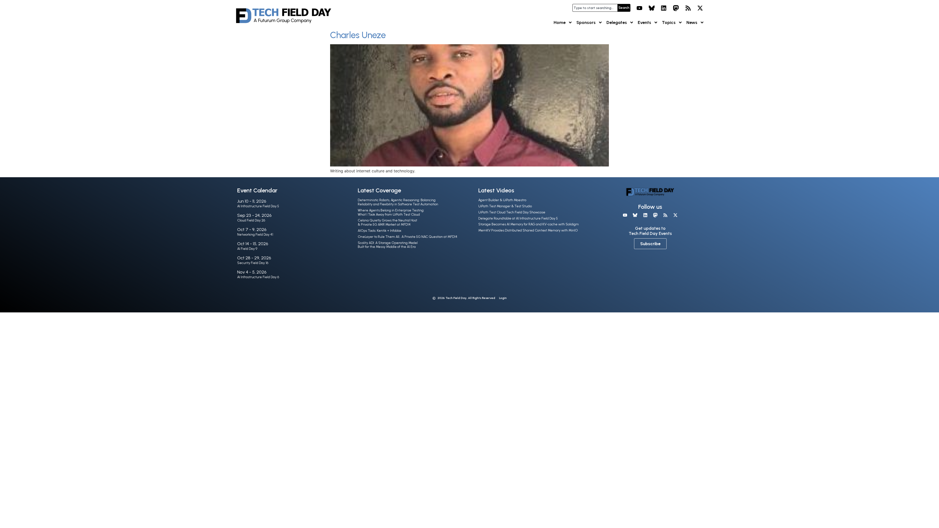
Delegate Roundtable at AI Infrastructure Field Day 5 (518, 218)
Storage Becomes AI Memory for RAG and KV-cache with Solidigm (528, 224)
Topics (669, 22)
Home (560, 22)
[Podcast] (688, 8)
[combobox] (594, 8)
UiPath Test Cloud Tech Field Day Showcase (511, 212)
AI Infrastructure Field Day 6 (258, 277)
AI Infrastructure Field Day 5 (258, 206)
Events (644, 22)
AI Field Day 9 (247, 249)
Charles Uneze (358, 35)
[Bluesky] (652, 8)
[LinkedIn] (664, 8)
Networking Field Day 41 (255, 234)
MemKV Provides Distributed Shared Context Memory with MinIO (528, 230)
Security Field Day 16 (252, 263)
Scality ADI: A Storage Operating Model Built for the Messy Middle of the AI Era (388, 245)
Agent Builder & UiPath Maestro (502, 200)
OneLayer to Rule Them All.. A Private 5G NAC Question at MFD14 (407, 237)
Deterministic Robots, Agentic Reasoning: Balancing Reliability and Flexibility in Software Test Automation (398, 202)
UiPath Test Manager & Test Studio (505, 206)
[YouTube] (639, 8)
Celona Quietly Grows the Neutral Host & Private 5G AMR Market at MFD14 (387, 222)
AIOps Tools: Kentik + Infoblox (379, 231)
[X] (700, 8)
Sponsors (586, 22)
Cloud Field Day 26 (251, 220)
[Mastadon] (676, 8)
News (691, 22)
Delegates (616, 22)
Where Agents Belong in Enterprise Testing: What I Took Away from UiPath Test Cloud (391, 212)
